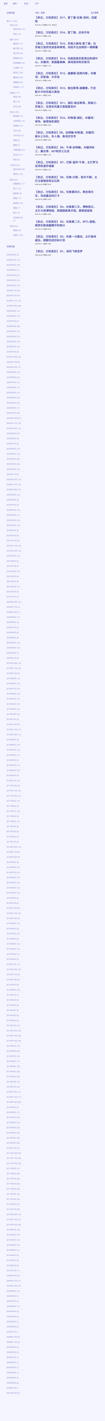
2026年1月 (11, 290)
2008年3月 (11, 1377)
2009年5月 (11, 1311)
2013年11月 (12, 1035)
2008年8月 (11, 1352)
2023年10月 (12, 428)
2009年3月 (11, 1321)
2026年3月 (11, 280)
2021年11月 (12, 545)
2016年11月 (12, 851)
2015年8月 (11, 928)
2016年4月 (11, 887)
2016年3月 (11, 892)
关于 (37, 3)
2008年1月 (11, 1387)
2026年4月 (11, 275)
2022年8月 (11, 499)
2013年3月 (11, 1076)
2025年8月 (11, 316)
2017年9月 (11, 800)
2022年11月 (12, 484)
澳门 (15, 101)
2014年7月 (11, 994)
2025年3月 (11, 341)
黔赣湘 (16, 58)
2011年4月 (11, 1193)
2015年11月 (12, 913)
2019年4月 (11, 704)
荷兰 (15, 188)
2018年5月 (11, 760)
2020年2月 (11, 652)
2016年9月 (11, 862)
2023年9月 (11, 433)
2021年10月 (12, 550)
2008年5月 (11, 1367)
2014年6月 (11, 999)
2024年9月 (11, 372)
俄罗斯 (16, 193)
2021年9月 (11, 555)
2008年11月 (12, 1342)
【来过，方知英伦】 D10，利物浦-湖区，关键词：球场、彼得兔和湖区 (65, 119)
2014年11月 (12, 974)
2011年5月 (11, 1188)
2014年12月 (12, 969)
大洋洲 (13, 165)
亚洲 (12, 112)
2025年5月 (11, 331)
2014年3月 (11, 1015)
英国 (15, 198)
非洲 (12, 25)
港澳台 (13, 92)
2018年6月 (11, 755)
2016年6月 (11, 877)
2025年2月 (11, 346)
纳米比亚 (17, 29)
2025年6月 (11, 326)
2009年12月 (12, 1275)
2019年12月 (12, 663)
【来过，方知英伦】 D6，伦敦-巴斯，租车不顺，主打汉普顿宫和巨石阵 (66, 179)
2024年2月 (11, 407)
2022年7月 (11, 504)
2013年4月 (11, 1071)
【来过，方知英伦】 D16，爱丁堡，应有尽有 (62, 32)
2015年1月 (11, 964)
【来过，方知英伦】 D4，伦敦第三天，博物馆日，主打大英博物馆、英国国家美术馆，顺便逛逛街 (65, 208)
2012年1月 (11, 1148)
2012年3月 (11, 1137)
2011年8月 (11, 1173)
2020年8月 (11, 622)
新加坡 (16, 116)
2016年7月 (11, 872)
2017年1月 (11, 841)
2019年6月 (11, 693)
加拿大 (16, 235)
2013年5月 (11, 1066)
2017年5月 (11, 821)
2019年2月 (11, 714)
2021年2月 (11, 591)
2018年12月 (12, 724)
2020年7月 (11, 627)
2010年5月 (11, 1250)
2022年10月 (12, 489)
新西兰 (16, 174)
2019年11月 (12, 668)
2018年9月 (11, 739)
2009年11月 (12, 1280)
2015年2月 (11, 959)
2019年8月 (11, 683)
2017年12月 (12, 785)
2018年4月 (11, 765)
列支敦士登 (18, 217)
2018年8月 (11, 744)
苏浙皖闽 (17, 62)
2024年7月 (11, 382)
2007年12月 (12, 1393)
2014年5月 (11, 1005)
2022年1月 (11, 535)
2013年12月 (12, 1030)
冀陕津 (16, 77)
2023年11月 (12, 423)
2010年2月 (11, 1265)
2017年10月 (12, 795)
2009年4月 (11, 1316)
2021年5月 (11, 576)
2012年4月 (11, 1132)
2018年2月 (11, 775)
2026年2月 (11, 285)
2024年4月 (11, 397)
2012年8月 (11, 1112)
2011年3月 (11, 1199)
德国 (15, 207)
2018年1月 (11, 780)
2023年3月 (11, 464)
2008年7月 (11, 1357)
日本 (15, 130)
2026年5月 (11, 270)
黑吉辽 (16, 72)
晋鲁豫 (16, 82)
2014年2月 (11, 1020)
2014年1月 (11, 1025)
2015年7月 (11, 933)
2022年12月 (12, 479)
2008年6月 (11, 1362)
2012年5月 (11, 1127)
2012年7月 (11, 1117)
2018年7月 (11, 749)
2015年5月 (11, 943)
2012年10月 (12, 1102)
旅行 (15, 3)
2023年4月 (11, 458)
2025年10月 (12, 305)
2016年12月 (12, 846)
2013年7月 (11, 1056)
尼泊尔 (16, 154)
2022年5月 (11, 515)
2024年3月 (11, 402)
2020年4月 (11, 642)
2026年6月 (11, 264)
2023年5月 (11, 453)
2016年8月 (11, 867)
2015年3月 (11, 954)
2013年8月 (11, 1051)
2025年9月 (11, 310)
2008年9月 (11, 1347)
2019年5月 (11, 698)
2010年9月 (11, 1229)
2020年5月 (11, 637)
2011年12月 (12, 1153)
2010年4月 (11, 1255)
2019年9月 (11, 678)
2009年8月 (11, 1296)
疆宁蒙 (16, 48)
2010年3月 (11, 1260)
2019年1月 (11, 719)
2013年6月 (11, 1061)
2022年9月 (11, 494)
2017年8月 (11, 806)
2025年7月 (11, 321)
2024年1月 (11, 412)
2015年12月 (12, 908)
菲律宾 (16, 125)
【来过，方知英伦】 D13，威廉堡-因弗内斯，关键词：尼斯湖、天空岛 (65, 75)
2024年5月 (11, 392)
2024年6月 (11, 387)
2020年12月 (12, 601)
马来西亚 (17, 120)
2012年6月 (11, 1122)
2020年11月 (12, 606)
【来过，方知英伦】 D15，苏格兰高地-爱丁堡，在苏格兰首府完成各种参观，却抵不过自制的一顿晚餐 (66, 45)
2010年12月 (12, 1214)
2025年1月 (11, 351)
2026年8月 (11, 254)
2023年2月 (11, 469)
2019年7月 (11, 688)
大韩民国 (17, 149)
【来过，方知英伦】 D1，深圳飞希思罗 (59, 251)
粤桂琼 (16, 87)
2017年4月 (11, 826)
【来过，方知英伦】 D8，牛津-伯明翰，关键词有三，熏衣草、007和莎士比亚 (64, 149)
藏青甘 (16, 43)
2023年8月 (11, 438)
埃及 (15, 33)
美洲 (12, 226)
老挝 (15, 159)
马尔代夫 (17, 135)
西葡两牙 (17, 183)
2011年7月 (11, 1178)
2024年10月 (12, 367)
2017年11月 (12, 790)
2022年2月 (11, 530)
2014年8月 (11, 989)
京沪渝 (16, 53)
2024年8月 (11, 377)
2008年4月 (11, 1372)
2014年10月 (12, 979)
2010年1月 (11, 1270)
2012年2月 (11, 1142)
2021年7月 (11, 566)
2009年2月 (11, 1326)
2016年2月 (11, 898)
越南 (15, 145)
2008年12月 (12, 1336)
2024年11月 (12, 362)
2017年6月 (11, 816)
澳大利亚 (17, 169)
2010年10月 (12, 1224)
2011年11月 (12, 1158)
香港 (15, 96)
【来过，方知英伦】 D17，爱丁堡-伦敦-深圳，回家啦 (66, 19)
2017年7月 (11, 811)
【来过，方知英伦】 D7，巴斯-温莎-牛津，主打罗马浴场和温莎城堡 (66, 164)
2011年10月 (12, 1163)
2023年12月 (12, 418)
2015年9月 (11, 923)
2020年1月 (11, 658)
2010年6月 (11, 1245)
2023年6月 (11, 448)
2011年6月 (11, 1183)
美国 (15, 230)
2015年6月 (11, 938)
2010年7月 (11, 1239)
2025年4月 (11, 336)
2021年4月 (11, 581)
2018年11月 (12, 729)
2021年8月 (11, 561)
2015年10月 (12, 918)
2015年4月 (11, 948)
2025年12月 (12, 295)
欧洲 (12, 179)
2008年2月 (11, 1382)
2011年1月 (11, 1209)
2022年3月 (11, 525)
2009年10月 (12, 1285)
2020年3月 (11, 647)
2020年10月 (12, 612)
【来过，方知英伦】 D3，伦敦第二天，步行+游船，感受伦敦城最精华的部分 (66, 223)
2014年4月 (11, 1010)
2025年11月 (12, 300)
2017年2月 (11, 836)
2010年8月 (11, 1234)
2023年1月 (11, 474)
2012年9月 (11, 1107)
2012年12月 (12, 1091)
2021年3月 (11, 586)
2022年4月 (11, 520)
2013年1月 (11, 1086)
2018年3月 (11, 770)
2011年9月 (11, 1168)
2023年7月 (11, 443)
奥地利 (16, 203)
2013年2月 (11, 1081)
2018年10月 (12, 734)
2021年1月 (11, 596)
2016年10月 (12, 857)
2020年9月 (11, 617)
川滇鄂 (16, 67)
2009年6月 (11, 1306)
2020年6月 (11, 632)
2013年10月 (12, 1040)
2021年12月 (12, 540)
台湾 (15, 106)
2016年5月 (11, 882)
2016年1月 (11, 903)
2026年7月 (11, 259)
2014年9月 (11, 984)
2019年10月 (12, 673)
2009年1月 (11, 1331)
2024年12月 (12, 356)
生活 (26, 3)
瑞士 (15, 212)
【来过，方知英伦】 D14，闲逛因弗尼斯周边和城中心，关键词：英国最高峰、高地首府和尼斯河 (66, 60)
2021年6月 (11, 571)
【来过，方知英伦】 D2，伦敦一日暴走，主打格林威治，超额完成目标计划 (65, 238)
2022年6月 (11, 510)
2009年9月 (11, 1291)
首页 (6, 3)
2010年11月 (12, 1219)
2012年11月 (12, 1097)
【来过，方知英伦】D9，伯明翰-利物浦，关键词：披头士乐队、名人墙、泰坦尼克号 (66, 134)
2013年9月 (11, 1045)
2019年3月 (11, 709)
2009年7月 (11, 1301)
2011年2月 (11, 1204)
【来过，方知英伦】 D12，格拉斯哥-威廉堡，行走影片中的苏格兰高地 (65, 90)
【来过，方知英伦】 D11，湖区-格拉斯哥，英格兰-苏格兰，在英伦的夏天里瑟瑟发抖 (66, 104)
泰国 (15, 140)
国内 (12, 39)
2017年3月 (11, 831)
